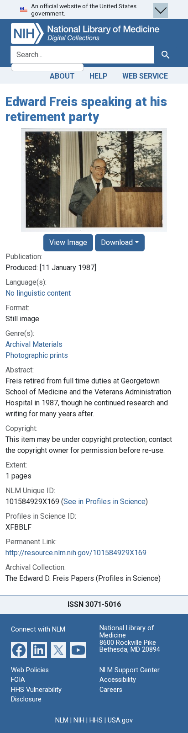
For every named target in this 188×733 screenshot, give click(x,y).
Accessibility (117, 680)
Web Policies (30, 670)
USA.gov (120, 720)
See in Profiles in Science (104, 501)
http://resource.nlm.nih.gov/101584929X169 (75, 552)
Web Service (145, 76)
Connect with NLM (38, 629)
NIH (78, 720)
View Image (68, 242)
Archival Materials (34, 344)
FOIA (18, 680)
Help (98, 76)
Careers (110, 690)
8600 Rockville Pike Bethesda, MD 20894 (129, 646)
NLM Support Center (129, 670)
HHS (96, 720)
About (62, 76)
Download (117, 242)
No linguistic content (38, 293)
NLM (61, 720)
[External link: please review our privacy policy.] (19, 649)
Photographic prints (36, 355)
